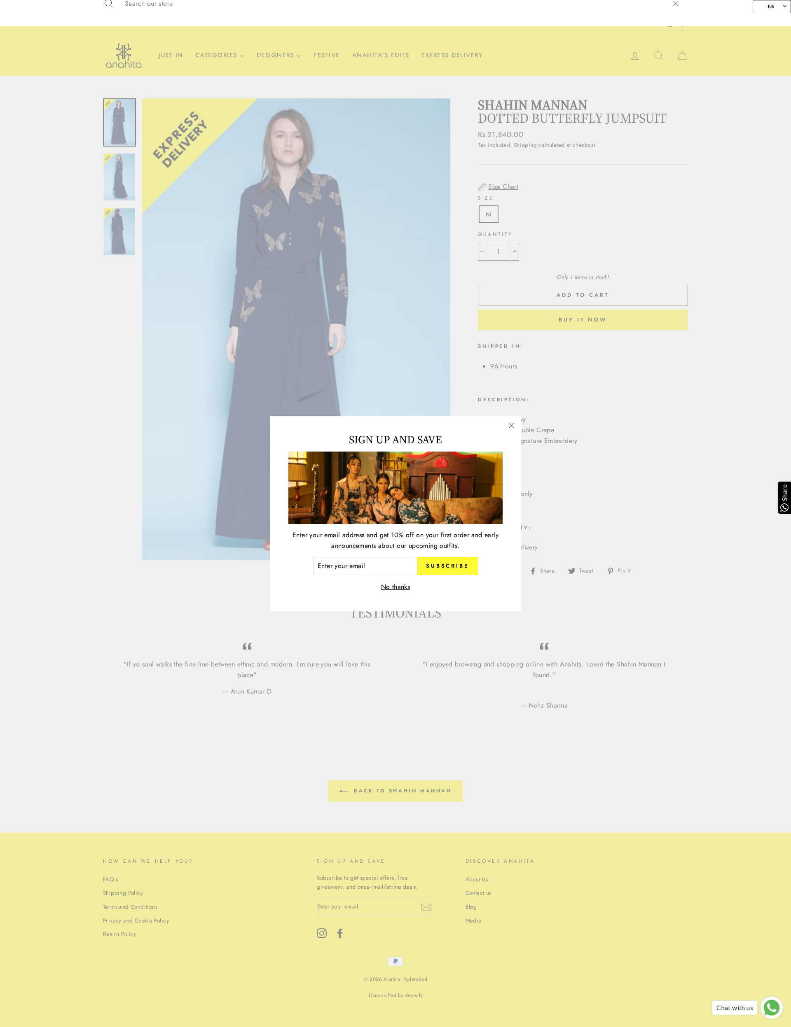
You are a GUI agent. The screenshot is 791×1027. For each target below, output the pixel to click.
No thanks (395, 587)
